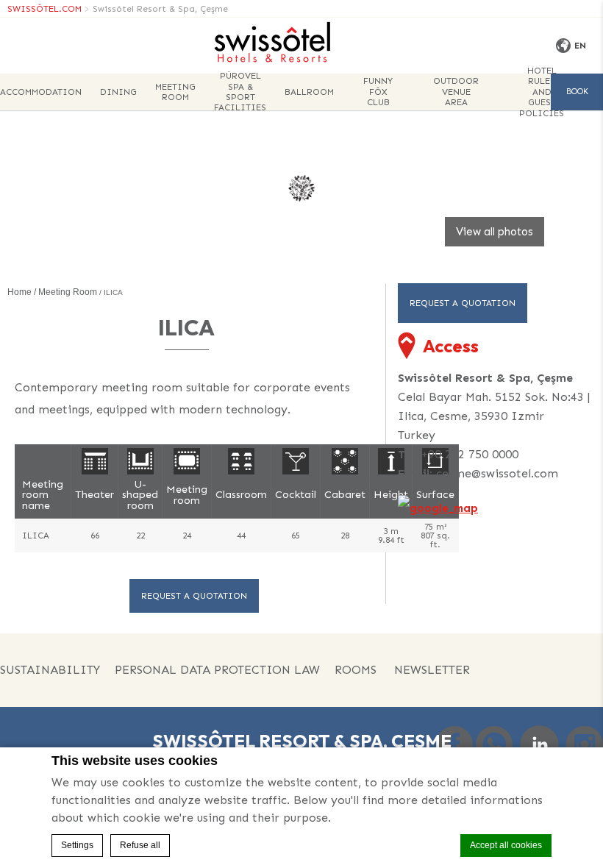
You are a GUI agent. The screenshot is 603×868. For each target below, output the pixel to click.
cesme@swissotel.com (497, 473)
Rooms (356, 670)
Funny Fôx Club (378, 91)
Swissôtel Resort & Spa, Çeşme (160, 9)
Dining (118, 92)
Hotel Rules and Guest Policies (541, 92)
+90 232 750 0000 (469, 454)
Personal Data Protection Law (217, 670)
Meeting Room (175, 92)
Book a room (576, 98)
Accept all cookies (506, 845)
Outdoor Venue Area (456, 91)
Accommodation (41, 92)
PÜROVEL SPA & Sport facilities (240, 92)
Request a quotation (194, 596)
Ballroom (309, 92)
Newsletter (432, 670)
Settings (77, 845)
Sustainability (50, 670)
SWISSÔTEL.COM (44, 9)
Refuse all (140, 845)
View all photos (494, 231)
